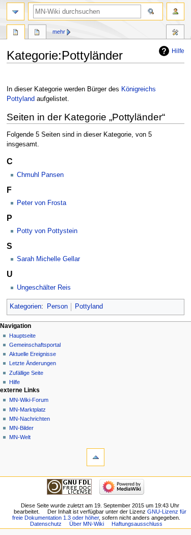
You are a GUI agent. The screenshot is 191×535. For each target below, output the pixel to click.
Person (57, 306)
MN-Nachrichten (29, 419)
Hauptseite (22, 336)
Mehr (58, 32)
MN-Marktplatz (27, 409)
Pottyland (89, 306)
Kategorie (15, 33)
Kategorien (25, 306)
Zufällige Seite (26, 373)
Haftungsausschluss (137, 524)
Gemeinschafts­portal (35, 345)
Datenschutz (46, 524)
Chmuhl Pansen (40, 175)
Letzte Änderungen (32, 363)
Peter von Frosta (41, 203)
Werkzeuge (175, 33)
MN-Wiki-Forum (28, 400)
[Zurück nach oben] (95, 457)
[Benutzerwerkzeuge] (175, 11)
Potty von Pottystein (47, 231)
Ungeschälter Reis (44, 287)
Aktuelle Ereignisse (32, 354)
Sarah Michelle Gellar (48, 259)
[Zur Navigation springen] (15, 11)
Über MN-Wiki (86, 524)
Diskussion (37, 33)
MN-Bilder (21, 428)
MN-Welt (20, 437)
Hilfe (178, 51)
